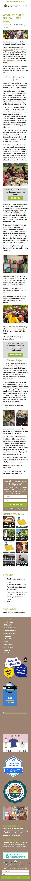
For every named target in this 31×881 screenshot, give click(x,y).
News (26, 25)
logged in (12, 612)
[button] (15, 865)
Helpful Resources (8, 647)
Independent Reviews (9, 633)
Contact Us (7, 653)
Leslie (5, 25)
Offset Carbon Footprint (10, 630)
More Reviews (7, 636)
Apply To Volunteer (8, 622)
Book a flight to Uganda (10, 628)
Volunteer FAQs (8, 639)
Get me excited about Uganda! (15, 877)
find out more (15, 198)
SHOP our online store (9, 625)
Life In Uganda (21, 25)
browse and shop (15, 354)
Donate (6, 642)
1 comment (5, 27)
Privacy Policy (7, 650)
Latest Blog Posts (8, 644)
